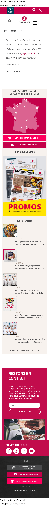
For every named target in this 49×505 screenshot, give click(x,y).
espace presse (24, 486)
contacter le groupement (27, 474)
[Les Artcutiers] (24, 24)
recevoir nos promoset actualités (27, 467)
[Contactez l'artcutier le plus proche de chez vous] (24, 116)
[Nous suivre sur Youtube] (32, 451)
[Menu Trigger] (35, 23)
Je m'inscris (25, 411)
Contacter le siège (27, 144)
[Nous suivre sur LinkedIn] (24, 451)
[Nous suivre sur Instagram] (16, 451)
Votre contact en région (27, 137)
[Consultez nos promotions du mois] (24, 186)
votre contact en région (26, 481)
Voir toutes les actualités (24, 350)
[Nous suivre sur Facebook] (9, 451)
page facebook (28, 53)
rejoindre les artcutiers (24, 490)
